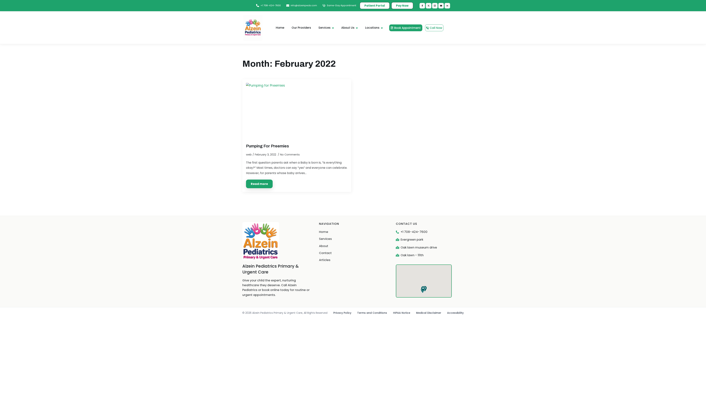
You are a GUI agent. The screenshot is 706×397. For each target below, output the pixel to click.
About (323, 246)
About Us (347, 28)
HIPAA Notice (401, 313)
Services (324, 28)
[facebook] (422, 5)
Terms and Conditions (372, 313)
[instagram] (435, 5)
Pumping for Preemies (267, 146)
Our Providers (301, 28)
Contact (325, 253)
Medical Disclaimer (428, 313)
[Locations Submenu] (382, 28)
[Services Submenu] (334, 28)
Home (280, 28)
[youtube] (441, 5)
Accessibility (455, 313)
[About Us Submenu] (357, 28)
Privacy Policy (342, 313)
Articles (324, 260)
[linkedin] (447, 5)
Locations (372, 28)
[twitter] (428, 5)
